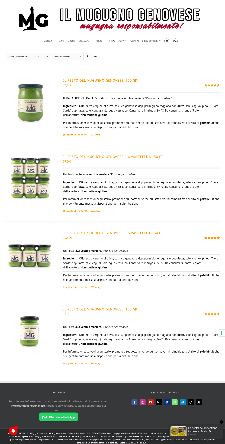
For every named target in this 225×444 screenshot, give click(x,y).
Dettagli (97, 134)
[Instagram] (143, 402)
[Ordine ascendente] (46, 56)
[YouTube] (151, 402)
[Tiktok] (191, 402)
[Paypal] (167, 402)
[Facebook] (134, 402)
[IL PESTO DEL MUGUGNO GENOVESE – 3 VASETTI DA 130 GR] (30, 255)
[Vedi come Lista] (95, 56)
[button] (175, 40)
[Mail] (159, 402)
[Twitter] (199, 402)
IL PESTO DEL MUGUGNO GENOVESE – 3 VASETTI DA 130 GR (113, 233)
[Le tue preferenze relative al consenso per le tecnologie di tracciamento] (221, 333)
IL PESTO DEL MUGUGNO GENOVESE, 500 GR (100, 80)
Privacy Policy (131, 433)
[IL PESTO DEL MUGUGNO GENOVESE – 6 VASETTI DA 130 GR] (30, 179)
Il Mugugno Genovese (37, 433)
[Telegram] (183, 402)
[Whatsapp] (175, 402)
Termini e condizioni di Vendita (152, 433)
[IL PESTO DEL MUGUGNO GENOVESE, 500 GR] (30, 102)
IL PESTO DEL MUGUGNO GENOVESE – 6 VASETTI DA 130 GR (113, 156)
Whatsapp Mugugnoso (114, 433)
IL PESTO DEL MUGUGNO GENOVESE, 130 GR (100, 309)
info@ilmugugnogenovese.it (29, 406)
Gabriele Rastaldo (75, 433)
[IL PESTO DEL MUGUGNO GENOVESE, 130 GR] (30, 331)
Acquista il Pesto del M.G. (77, 134)
